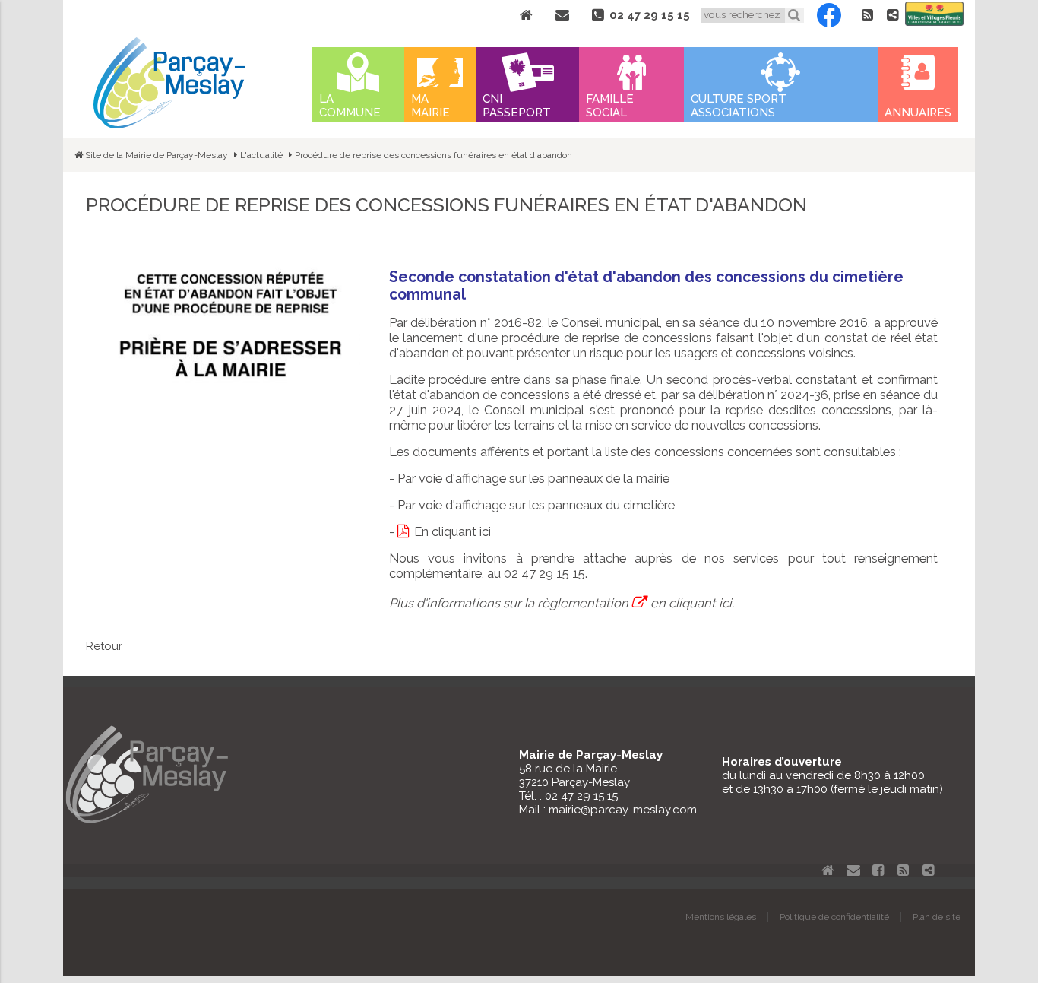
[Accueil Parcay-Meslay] (169, 125)
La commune (350, 105)
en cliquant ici (691, 602)
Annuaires (918, 112)
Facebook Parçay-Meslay (829, 15)
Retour (104, 646)
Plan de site (936, 917)
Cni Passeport (517, 105)
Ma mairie (430, 105)
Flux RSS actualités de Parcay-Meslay (867, 15)
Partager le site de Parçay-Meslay (892, 15)
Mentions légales (720, 917)
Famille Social (610, 105)
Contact (562, 15)
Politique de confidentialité (834, 917)
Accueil (526, 15)
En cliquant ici (452, 531)
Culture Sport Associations (738, 105)
